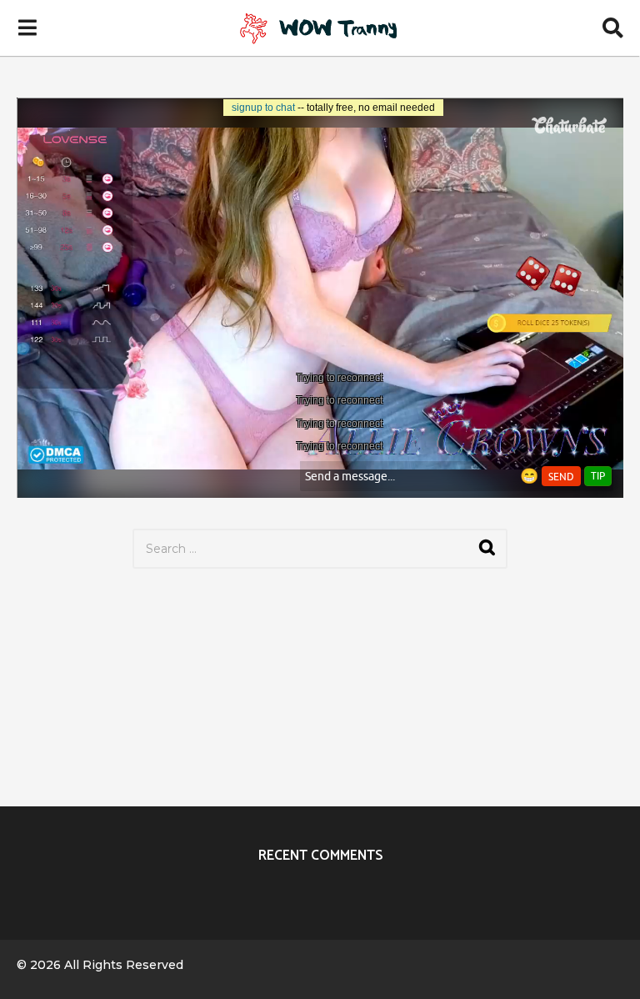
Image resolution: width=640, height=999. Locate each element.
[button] (27, 27)
